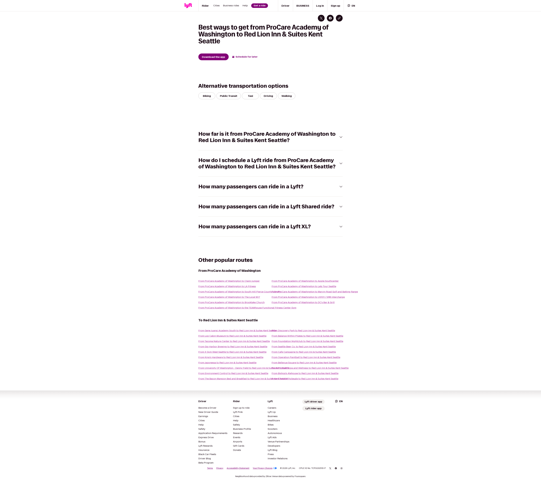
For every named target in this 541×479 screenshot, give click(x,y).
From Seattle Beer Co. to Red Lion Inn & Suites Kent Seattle (304, 346)
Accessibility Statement (238, 468)
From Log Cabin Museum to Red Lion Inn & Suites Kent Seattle (232, 336)
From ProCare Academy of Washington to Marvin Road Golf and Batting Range (315, 291)
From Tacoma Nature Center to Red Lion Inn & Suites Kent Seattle (234, 341)
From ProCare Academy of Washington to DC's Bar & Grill (303, 302)
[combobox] (351, 5)
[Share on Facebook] (330, 18)
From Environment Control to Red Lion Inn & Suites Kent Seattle (233, 373)
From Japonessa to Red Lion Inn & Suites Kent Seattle (227, 362)
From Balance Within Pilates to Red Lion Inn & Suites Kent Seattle (307, 336)
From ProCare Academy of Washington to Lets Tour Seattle (304, 286)
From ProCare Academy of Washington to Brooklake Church (231, 302)
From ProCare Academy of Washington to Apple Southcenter (305, 281)
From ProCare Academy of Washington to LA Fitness (227, 286)
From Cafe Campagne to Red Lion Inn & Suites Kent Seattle (304, 352)
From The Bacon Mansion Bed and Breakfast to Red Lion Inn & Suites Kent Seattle (242, 378)
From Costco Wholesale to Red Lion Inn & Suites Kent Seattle (305, 378)
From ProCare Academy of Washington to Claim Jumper (229, 281)
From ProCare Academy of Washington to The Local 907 (229, 297)
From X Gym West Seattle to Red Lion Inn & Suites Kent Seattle (232, 352)
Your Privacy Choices (262, 468)
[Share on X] (321, 18)
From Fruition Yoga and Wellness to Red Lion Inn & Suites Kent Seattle (310, 368)
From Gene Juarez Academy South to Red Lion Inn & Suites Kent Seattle (237, 330)
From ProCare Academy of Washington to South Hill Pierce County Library (239, 291)
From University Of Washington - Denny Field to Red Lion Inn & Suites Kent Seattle (243, 368)
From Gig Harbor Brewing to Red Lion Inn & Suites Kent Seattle (232, 346)
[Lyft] (188, 5)
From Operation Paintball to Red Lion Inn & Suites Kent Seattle (306, 357)
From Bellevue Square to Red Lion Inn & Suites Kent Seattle (304, 362)
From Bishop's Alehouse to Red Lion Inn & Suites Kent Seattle (305, 373)
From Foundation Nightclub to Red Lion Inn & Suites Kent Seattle (307, 341)
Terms (210, 468)
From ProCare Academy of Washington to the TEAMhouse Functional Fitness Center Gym (247, 307)
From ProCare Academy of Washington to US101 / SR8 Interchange (308, 297)
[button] (270, 137)
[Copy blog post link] (339, 18)
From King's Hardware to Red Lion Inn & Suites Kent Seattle (230, 357)
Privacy (219, 468)
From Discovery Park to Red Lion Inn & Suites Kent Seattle (303, 330)
